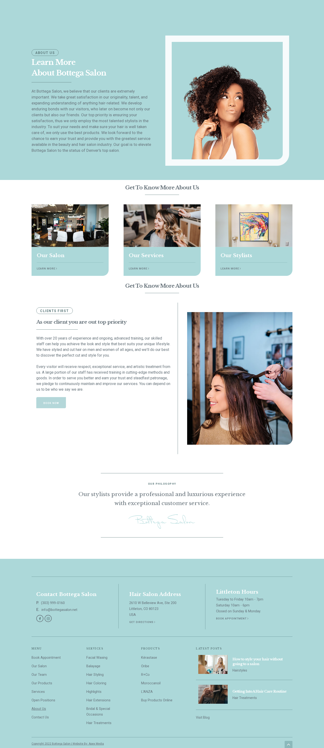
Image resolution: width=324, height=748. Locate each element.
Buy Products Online (156, 700)
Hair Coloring (96, 683)
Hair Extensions (98, 700)
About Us (39, 709)
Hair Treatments (98, 723)
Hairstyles (239, 670)
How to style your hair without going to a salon (257, 661)
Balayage (93, 666)
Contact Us (40, 717)
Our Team (39, 675)
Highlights (94, 692)
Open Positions (43, 700)
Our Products (42, 683)
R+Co (145, 675)
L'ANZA (147, 692)
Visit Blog (203, 717)
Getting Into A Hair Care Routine (259, 691)
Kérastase (149, 658)
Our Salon (39, 666)
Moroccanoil (151, 683)
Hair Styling (95, 675)
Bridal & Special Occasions (98, 712)
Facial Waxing (96, 658)
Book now (51, 403)
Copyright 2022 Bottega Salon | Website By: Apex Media (68, 743)
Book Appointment (46, 658)
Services (38, 692)
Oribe (145, 666)
